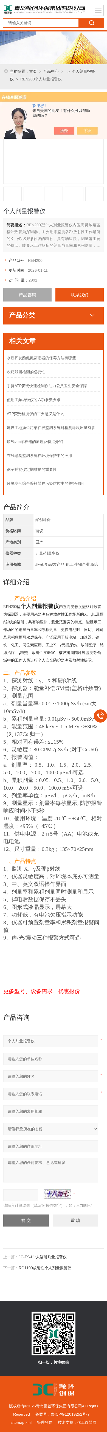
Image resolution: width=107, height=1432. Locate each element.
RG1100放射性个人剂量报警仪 (45, 1268)
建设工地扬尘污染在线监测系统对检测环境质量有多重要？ (53, 427)
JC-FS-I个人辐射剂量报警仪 (43, 1257)
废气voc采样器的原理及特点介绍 (35, 441)
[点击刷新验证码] (57, 1194)
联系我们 (79, 294)
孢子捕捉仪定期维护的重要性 (32, 469)
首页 (33, 71)
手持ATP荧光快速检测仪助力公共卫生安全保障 (47, 386)
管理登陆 (44, 1422)
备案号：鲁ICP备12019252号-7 (62, 1414)
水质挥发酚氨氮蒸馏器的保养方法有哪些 (41, 358)
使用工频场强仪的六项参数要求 (34, 400)
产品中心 (51, 71)
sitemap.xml (21, 1422)
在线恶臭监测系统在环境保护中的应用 (39, 455)
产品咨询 (27, 294)
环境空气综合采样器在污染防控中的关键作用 (45, 483)
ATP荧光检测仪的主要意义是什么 (35, 413)
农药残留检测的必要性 (26, 372)
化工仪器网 (86, 1422)
